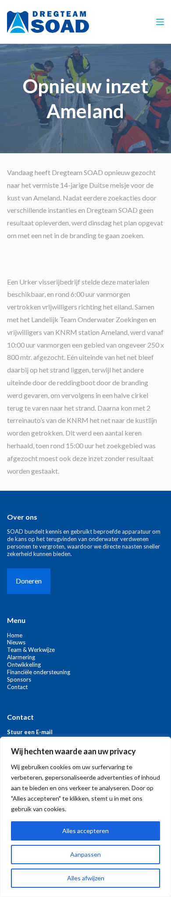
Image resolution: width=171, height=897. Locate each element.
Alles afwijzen (85, 878)
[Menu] (160, 22)
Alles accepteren (85, 830)
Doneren (29, 581)
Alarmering (21, 657)
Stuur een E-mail (30, 731)
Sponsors (19, 679)
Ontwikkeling (24, 664)
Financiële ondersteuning (38, 671)
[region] (85, 817)
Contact (17, 686)
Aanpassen (85, 854)
